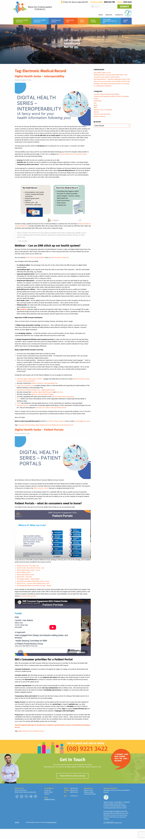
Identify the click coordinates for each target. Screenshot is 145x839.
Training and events (55, 21)
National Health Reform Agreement (63, 396)
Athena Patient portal (23, 572)
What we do (82, 21)
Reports (96, 112)
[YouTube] (35, 796)
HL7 (18, 399)
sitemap (17, 822)
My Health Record (67, 425)
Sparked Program (22, 405)
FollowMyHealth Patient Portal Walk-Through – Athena (34, 585)
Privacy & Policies (51, 822)
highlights (42, 257)
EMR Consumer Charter (41, 488)
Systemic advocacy (99, 116)
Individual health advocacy (22, 21)
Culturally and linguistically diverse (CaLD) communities (111, 96)
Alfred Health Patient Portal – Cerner (28, 570)
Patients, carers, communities (103, 110)
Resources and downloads (102, 114)
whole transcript (31, 257)
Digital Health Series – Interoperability (39, 76)
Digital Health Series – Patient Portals (39, 429)
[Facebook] (17, 796)
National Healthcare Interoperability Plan (44, 383)
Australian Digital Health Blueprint (42, 392)
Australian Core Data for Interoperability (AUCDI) (51, 407)
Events (96, 99)
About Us (109, 15)
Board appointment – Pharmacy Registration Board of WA (112, 79)
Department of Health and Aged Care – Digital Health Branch (36, 390)
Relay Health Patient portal (25, 574)
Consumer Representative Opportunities (106, 94)
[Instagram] (21, 796)
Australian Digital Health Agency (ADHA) (29, 379)
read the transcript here (28, 596)
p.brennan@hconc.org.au (82, 421)
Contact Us (119, 15)
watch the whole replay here (60, 257)
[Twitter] (31, 796)
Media (95, 105)
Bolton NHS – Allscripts (24, 577)
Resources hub (70, 21)
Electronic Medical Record (53, 425)
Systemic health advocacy (39, 21)
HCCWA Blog (98, 101)
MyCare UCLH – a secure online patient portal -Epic (33, 583)
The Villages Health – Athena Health (28, 579)
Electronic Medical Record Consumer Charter (72, 154)
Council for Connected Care (25, 385)
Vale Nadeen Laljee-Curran (102, 72)
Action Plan (59, 392)
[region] (72, 44)
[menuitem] (22, 21)
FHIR (18, 403)
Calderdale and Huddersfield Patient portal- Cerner (33, 581)
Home (100, 15)
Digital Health (40, 425)
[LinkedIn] (26, 796)
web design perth (118, 822)
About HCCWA (93, 21)
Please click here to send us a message (72, 776)
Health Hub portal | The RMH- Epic (28, 566)
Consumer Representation (26, 425)
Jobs (95, 103)
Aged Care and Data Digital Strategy (42, 394)
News (95, 107)
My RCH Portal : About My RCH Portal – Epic (30, 568)
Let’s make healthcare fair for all (109, 21)
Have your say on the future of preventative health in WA (112, 81)
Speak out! (125, 21)
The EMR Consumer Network (56, 421)
